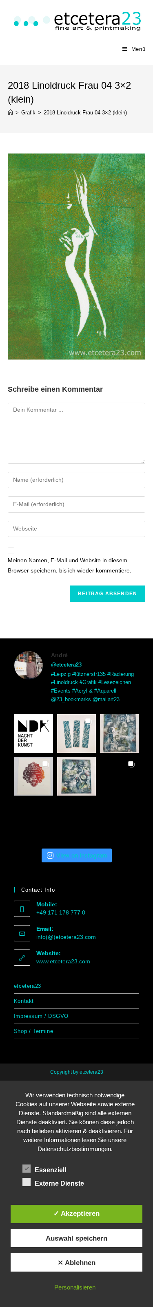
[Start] (10, 113)
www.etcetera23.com (63, 961)
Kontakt (24, 1001)
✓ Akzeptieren (76, 1213)
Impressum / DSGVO (41, 1016)
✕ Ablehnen (76, 1262)
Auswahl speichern (76, 1238)
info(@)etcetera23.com (66, 937)
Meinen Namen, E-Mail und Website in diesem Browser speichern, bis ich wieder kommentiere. (69, 565)
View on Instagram (81, 855)
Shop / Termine (33, 1031)
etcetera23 (27, 986)
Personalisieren (74, 1287)
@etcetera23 (66, 665)
